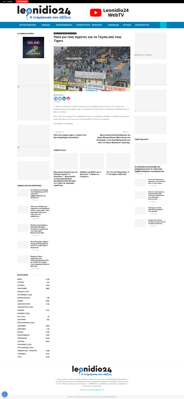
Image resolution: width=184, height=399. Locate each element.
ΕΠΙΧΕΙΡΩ (20, 310)
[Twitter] (60, 98)
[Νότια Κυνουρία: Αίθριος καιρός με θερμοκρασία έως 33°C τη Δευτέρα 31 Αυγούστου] (23, 244)
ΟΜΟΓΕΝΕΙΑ (21, 329)
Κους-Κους (21, 316)
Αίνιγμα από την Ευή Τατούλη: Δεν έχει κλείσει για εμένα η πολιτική (157, 221)
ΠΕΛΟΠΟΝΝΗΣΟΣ (64, 25)
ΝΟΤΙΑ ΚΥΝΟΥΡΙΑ (27, 25)
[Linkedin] (64, 98)
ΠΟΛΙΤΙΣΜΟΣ (21, 344)
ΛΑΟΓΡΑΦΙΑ (21, 319)
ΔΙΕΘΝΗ (20, 301)
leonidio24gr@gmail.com (96, 390)
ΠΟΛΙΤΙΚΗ (20, 341)
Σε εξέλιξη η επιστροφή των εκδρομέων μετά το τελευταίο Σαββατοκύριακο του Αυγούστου (149, 169)
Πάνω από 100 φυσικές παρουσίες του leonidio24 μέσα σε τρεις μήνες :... (156, 181)
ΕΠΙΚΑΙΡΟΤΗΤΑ (142, 25)
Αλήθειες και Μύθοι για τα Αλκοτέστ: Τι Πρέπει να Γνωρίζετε (90, 174)
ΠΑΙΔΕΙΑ (20, 332)
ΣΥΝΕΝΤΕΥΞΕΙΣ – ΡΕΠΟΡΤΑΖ (89, 25)
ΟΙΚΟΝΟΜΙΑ (21, 326)
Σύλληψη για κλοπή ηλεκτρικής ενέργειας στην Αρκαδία (155, 209)
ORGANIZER (113, 25)
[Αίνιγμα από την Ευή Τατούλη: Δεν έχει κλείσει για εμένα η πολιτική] (140, 223)
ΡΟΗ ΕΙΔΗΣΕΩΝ (72, 33)
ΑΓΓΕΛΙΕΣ (127, 25)
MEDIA (19, 279)
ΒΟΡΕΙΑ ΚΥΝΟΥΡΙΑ (23, 298)
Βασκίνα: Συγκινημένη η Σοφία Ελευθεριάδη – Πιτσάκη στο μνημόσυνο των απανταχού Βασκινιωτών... (156, 195)
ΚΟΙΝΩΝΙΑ (20, 313)
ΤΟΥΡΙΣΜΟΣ (21, 354)
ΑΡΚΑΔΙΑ (46, 25)
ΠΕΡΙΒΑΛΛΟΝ (22, 338)
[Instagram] (68, 98)
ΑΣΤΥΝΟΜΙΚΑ (22, 295)
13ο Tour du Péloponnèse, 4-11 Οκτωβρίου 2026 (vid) (117, 173)
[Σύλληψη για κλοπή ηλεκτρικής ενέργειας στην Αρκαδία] (140, 211)
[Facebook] (56, 98)
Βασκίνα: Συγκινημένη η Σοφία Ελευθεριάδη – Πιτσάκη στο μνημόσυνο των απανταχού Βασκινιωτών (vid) (39, 229)
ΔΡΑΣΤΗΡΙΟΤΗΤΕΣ (23, 304)
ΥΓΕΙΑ (19, 357)
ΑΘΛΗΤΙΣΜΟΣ (57, 33)
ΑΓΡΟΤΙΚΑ (20, 285)
